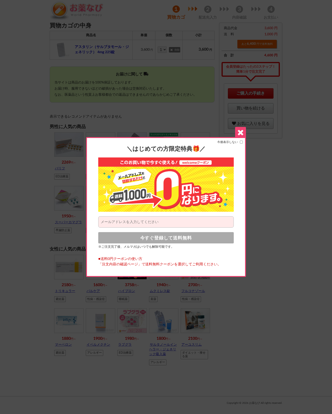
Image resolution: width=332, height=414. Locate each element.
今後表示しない (227, 142)
